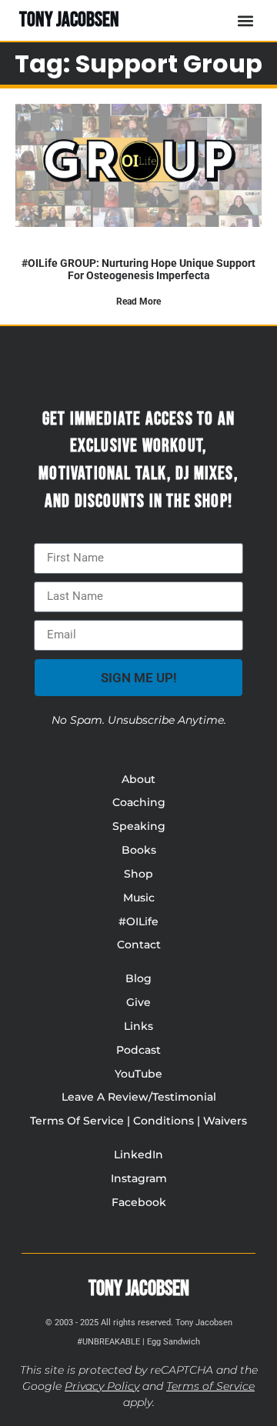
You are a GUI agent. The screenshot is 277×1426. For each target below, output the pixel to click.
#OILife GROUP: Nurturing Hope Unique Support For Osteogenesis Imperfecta (138, 269)
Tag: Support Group (138, 63)
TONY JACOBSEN (69, 20)
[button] (245, 20)
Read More (138, 301)
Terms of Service (210, 1386)
